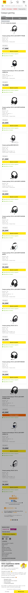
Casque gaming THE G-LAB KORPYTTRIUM (13, 36)
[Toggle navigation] (2, 5)
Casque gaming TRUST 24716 (10, 470)
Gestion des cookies (6, 549)
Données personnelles (7, 550)
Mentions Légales (6, 547)
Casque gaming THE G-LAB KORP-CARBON (13, 181)
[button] (11, 2)
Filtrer (20, 18)
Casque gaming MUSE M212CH (10, 145)
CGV (3, 546)
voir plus (15, 512)
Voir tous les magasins (9, 534)
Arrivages (4, 560)
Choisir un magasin (14, 415)
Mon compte (4, 556)
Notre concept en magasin (7, 543)
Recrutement (5, 544)
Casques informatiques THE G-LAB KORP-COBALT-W (13, 433)
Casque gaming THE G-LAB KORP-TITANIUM (13, 289)
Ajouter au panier (14, 51)
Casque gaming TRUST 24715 (10, 325)
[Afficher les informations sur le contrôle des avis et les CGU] (22, 502)
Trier (6, 18)
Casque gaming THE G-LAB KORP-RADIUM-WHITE (13, 253)
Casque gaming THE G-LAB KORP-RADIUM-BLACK (13, 217)
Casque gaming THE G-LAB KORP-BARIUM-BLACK (13, 108)
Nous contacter (5, 554)
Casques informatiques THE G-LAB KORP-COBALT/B (13, 71)
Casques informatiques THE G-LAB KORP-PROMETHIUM (13, 397)
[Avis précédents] (2, 512)
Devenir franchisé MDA (7, 553)
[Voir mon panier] (24, 2)
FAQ (3, 551)
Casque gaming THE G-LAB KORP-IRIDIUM (13, 362)
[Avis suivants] (26, 512)
